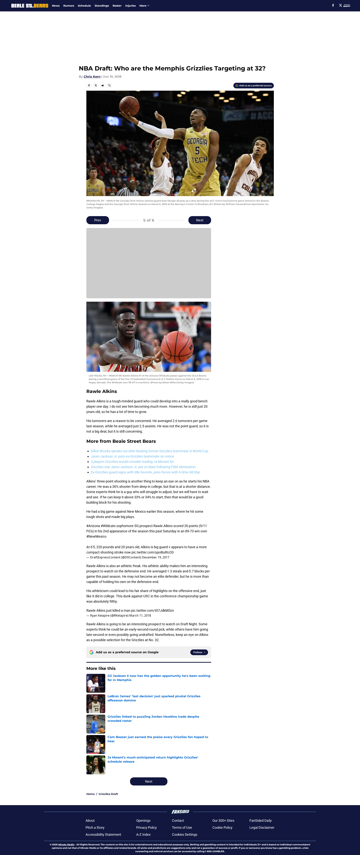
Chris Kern (92, 76)
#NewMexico (96, 536)
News (56, 5)
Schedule (84, 5)
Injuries (130, 5)
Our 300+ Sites (223, 821)
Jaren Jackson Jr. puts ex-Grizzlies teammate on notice (132, 456)
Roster (117, 5)
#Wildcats (108, 526)
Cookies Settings (184, 834)
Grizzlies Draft (108, 794)
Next (199, 220)
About (90, 821)
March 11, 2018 (140, 615)
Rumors (68, 5)
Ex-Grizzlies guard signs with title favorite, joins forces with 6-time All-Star (145, 472)
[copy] (109, 85)
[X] (340, 5)
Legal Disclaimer (261, 827)
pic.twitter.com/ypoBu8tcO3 (153, 552)
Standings (102, 5)
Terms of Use (182, 827)
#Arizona (93, 526)
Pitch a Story (95, 827)
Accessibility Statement (103, 834)
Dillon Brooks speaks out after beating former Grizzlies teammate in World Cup (149, 451)
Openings (143, 821)
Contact (178, 821)
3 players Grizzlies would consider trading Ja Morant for (132, 462)
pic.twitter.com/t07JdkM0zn (152, 610)
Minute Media (66, 844)
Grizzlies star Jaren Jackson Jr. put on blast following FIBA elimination (143, 467)
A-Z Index (143, 834)
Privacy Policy (146, 827)
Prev (97, 220)
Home (90, 794)
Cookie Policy (222, 827)
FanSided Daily (260, 821)
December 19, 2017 (155, 557)
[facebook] (333, 5)
